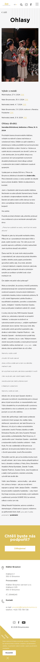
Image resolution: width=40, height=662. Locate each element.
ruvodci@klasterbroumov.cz (25, 607)
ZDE (22, 95)
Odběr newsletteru (5, 638)
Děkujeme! (20, 548)
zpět (5, 12)
